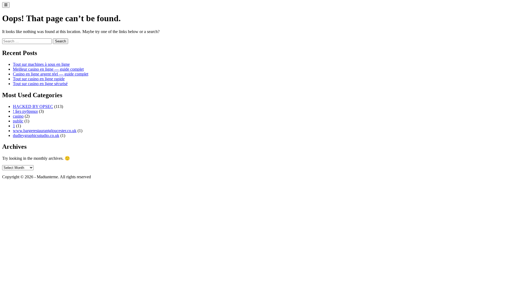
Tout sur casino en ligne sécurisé (40, 83)
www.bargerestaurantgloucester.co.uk (44, 130)
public (18, 121)
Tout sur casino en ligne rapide (39, 79)
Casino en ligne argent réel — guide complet (50, 74)
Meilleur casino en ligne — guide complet (48, 69)
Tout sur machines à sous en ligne (41, 64)
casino (18, 116)
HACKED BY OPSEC (33, 106)
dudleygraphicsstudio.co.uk (36, 135)
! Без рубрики (25, 111)
